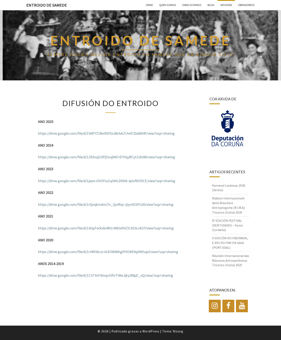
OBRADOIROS (246, 5)
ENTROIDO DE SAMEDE (46, 5)
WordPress (150, 331)
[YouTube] (242, 306)
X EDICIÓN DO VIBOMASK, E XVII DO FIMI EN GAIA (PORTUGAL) (230, 243)
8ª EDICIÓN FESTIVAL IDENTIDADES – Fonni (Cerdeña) (227, 225)
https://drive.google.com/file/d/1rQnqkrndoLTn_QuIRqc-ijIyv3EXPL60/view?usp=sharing (105, 204)
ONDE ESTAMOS (191, 5)
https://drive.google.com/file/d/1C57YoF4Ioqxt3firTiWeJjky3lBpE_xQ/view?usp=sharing (105, 275)
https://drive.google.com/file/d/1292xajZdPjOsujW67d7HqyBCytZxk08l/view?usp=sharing (106, 157)
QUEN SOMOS (167, 5)
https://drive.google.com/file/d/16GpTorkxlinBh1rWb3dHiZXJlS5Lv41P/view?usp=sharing (106, 228)
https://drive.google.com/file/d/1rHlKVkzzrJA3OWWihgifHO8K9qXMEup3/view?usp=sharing (108, 251)
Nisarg (178, 331)
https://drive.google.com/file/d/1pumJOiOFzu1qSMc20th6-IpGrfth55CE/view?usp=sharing (106, 180)
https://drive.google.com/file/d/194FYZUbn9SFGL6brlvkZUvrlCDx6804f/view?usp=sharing (106, 133)
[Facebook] (228, 306)
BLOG (211, 5)
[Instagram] (215, 306)
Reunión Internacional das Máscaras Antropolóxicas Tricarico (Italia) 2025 (230, 260)
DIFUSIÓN (226, 5)
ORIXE (149, 5)
